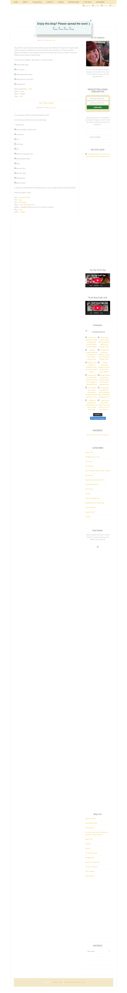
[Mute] (105, 285)
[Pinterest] (105, 6)
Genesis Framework (69, 982)
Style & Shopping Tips (92, 498)
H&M (30, 89)
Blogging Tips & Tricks (92, 457)
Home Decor (89, 466)
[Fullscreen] (108, 285)
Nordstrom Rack (24, 197)
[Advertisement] (99, 576)
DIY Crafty (88, 461)
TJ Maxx (22, 212)
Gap (20, 200)
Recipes (87, 493)
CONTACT (50, 2)
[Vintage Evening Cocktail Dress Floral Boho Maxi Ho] (104, 380)
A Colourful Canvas (91, 853)
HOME (16, 2)
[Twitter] (112, 6)
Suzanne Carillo (63, 15)
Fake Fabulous (89, 876)
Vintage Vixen (89, 857)
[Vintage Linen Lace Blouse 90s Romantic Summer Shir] (91, 380)
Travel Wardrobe (90, 507)
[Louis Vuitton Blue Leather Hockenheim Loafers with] (91, 393)
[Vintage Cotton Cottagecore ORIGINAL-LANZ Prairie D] (91, 368)
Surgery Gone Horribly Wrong (94, 503)
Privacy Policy (37, 2)
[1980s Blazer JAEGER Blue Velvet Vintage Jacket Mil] (91, 342)
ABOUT (25, 2)
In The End (46, 103)
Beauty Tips (89, 452)
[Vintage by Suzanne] (97, 156)
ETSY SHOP (87, 2)
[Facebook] (96, 6)
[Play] (88, 285)
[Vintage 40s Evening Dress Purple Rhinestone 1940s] (91, 405)
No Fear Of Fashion (91, 867)
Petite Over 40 (89, 828)
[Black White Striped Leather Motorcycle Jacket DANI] (104, 342)
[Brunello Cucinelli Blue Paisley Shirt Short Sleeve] (104, 368)
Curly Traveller (89, 871)
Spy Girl (87, 848)
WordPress (78, 982)
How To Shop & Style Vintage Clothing (97, 470)
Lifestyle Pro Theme (57, 982)
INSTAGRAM (100, 2)
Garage (21, 91)
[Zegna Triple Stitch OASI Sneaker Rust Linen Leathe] (104, 405)
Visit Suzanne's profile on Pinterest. (97, 435)
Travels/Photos (90, 512)
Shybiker (88, 844)
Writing (87, 517)
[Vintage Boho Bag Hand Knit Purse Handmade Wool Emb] (104, 393)
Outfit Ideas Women (91, 484)
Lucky (21, 96)
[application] (97, 280)
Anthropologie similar (27, 205)
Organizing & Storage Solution (95, 480)
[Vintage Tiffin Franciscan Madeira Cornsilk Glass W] (104, 355)
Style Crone (89, 839)
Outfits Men (89, 489)
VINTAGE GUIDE (73, 2)
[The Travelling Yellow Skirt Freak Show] (97, 547)
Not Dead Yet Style (91, 823)
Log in (83, 982)
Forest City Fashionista (92, 862)
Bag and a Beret (90, 818)
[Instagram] (86, 6)
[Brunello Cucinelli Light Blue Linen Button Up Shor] (91, 355)
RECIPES (61, 2)
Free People (22, 202)
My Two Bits (89, 475)
